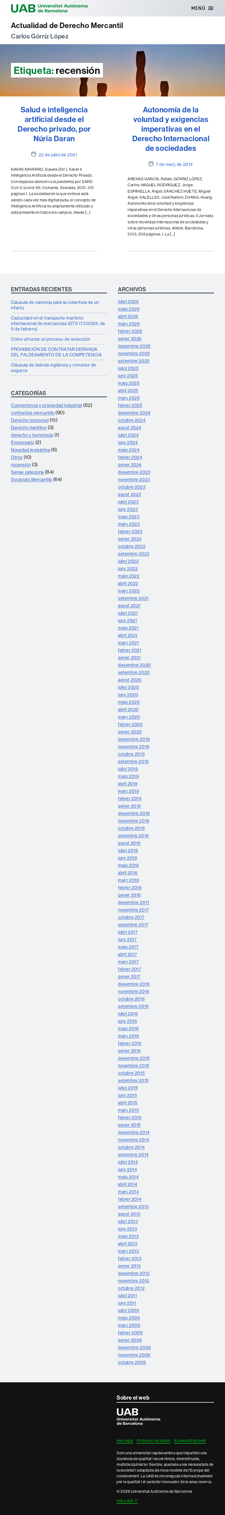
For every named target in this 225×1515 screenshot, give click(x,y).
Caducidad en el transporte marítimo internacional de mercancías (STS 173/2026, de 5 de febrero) (58, 323)
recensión (21, 464)
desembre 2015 (134, 1058)
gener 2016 (129, 1050)
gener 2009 (130, 1340)
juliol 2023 (128, 501)
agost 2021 (129, 605)
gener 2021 (129, 657)
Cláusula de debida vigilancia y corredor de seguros (53, 367)
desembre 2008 (134, 1347)
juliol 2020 (128, 687)
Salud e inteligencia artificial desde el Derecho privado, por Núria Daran (54, 124)
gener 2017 (129, 976)
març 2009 (129, 1325)
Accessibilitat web (190, 1440)
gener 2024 (130, 464)
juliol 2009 (128, 1310)
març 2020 (129, 717)
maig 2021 (128, 628)
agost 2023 (129, 494)
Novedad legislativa (30, 450)
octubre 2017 (131, 917)
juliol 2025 (128, 368)
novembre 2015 (133, 1065)
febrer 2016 (130, 1043)
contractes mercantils (33, 412)
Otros (16, 457)
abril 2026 (128, 316)
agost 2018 (129, 843)
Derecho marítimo (29, 427)
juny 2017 (127, 939)
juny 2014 (127, 1169)
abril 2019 (127, 783)
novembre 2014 (133, 1139)
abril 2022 (128, 583)
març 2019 (128, 791)
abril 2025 (128, 390)
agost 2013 (129, 1214)
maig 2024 (128, 450)
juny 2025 (128, 375)
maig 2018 (128, 865)
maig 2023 (128, 516)
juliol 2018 (128, 850)
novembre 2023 (134, 479)
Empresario (22, 442)
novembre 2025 (134, 353)
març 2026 (129, 323)
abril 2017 (127, 954)
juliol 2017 (128, 932)
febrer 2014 (130, 1199)
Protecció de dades (154, 1440)
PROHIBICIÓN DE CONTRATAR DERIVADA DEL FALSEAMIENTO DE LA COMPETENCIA (56, 351)
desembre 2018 (134, 813)
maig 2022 (128, 576)
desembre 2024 (134, 412)
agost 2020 (130, 679)
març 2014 (128, 1191)
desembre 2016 (134, 984)
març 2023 (129, 524)
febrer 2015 (130, 1117)
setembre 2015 (133, 1080)
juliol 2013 (128, 1221)
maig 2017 (128, 947)
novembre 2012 (133, 1280)
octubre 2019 (131, 754)
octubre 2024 (131, 420)
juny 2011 (127, 1303)
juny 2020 (128, 694)
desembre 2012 (134, 1273)
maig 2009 (129, 1317)
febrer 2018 (130, 887)
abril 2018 (127, 872)
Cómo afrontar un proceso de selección (50, 339)
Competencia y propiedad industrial (46, 405)
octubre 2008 (132, 1362)
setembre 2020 (134, 672)
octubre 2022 (131, 546)
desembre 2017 (134, 902)
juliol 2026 (128, 301)
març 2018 (128, 880)
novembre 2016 (133, 991)
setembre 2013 (133, 1206)
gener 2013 (129, 1266)
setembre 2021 (133, 598)
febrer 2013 (130, 1258)
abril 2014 (127, 1184)
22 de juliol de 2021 (58, 154)
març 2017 (128, 961)
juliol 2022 (128, 561)
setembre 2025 (134, 361)
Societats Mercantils (31, 479)
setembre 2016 (133, 1006)
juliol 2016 (128, 1013)
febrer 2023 (130, 531)
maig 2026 (128, 309)
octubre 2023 (131, 487)
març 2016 (128, 1036)
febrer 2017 (129, 969)
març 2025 (129, 398)
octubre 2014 (131, 1147)
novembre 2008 (134, 1355)
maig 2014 (128, 1177)
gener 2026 (130, 338)
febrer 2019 (130, 798)
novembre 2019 (133, 746)
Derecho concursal (30, 420)
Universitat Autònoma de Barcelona (49, 8)
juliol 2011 (127, 1295)
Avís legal (125, 1440)
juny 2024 (128, 442)
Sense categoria (27, 472)
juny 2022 (128, 568)
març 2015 (128, 1110)
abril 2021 (127, 635)
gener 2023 (130, 539)
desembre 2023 (134, 472)
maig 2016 (128, 1028)
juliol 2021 (128, 613)
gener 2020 (130, 731)
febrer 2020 (130, 724)
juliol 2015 (128, 1088)
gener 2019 (129, 806)
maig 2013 (128, 1236)
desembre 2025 (134, 346)
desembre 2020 (134, 665)
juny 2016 (127, 1021)
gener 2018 (129, 895)
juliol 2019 (128, 769)
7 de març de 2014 (174, 164)
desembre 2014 (134, 1132)
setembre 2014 (133, 1154)
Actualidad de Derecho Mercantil (67, 25)
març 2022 (129, 590)
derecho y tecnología (32, 435)
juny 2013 (127, 1228)
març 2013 (128, 1251)
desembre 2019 (134, 739)
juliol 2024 (128, 435)
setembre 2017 (133, 924)
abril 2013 (127, 1243)
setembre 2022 (134, 553)
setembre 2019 (133, 761)
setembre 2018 (133, 835)
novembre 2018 (133, 820)
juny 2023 (128, 509)
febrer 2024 (130, 457)
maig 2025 (128, 383)
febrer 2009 (130, 1332)
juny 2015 (127, 1095)
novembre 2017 (133, 909)
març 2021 (128, 642)
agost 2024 (129, 427)
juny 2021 (127, 620)
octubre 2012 (131, 1288)
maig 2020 (129, 702)
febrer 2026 (130, 331)
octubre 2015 (131, 1073)
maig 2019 (128, 776)
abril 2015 (127, 1102)
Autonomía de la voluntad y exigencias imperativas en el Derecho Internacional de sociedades (171, 129)
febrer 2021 (130, 650)
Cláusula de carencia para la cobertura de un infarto (55, 304)
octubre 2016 (131, 998)
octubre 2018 (131, 828)
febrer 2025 (130, 405)
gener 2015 (129, 1125)
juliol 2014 (128, 1162)
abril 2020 (128, 709)
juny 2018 (127, 858)
